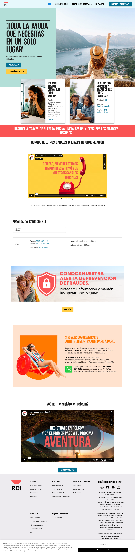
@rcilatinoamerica (103, 106)
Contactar (52, 120)
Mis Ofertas (77, 485)
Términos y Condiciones (38, 521)
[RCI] (6, 4)
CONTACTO (99, 4)
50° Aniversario (57, 489)
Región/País (18, 229)
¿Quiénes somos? (57, 485)
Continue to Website (103, 550)
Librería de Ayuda (36, 485)
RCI (106, 100)
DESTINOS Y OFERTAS (81, 4)
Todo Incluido (77, 493)
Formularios (34, 493)
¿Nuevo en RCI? (57, 493)
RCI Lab (33, 532)
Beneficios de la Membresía (61, 496)
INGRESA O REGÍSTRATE (120, 4)
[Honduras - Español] (50, 3)
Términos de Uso (36, 525)
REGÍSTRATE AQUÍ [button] (67, 470)
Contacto (33, 496)
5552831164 (43, 247)
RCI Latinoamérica (102, 111)
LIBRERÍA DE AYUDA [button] (16, 71)
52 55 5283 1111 (42, 241)
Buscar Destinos (78, 489)
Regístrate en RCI (36, 489)
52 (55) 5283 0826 (118, 502)
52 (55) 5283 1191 (110, 495)
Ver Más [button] (67, 309)
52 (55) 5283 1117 (42, 243)
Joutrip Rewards (57, 517)
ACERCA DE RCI (61, 4)
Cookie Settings (103, 545)
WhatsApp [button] (13, 65)
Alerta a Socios (35, 517)
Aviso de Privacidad (36, 529)
